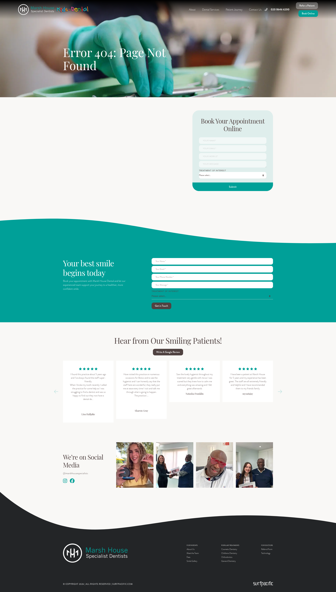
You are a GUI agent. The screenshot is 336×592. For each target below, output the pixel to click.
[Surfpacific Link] (263, 584)
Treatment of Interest (212, 170)
